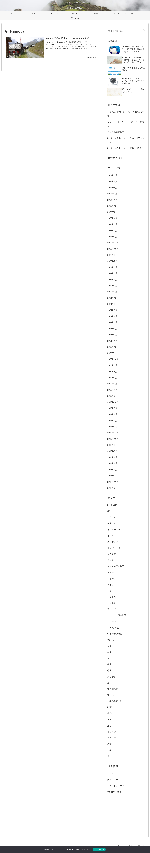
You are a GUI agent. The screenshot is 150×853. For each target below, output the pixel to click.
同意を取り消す (99, 849)
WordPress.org (114, 791)
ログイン (111, 773)
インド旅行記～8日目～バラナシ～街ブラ (125, 123)
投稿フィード (113, 779)
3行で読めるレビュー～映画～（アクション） (125, 139)
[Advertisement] (126, 814)
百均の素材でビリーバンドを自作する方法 (126, 113)
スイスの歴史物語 (115, 131)
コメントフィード (115, 785)
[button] (144, 30)
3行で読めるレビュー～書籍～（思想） (125, 147)
